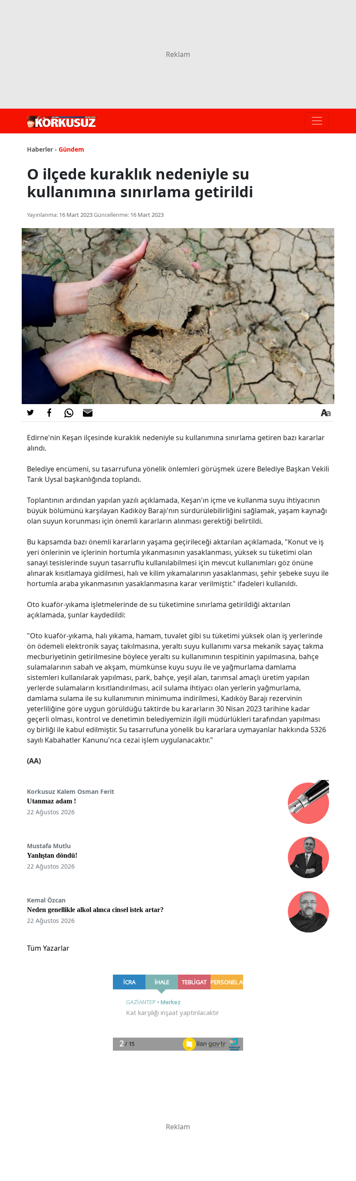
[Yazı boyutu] (325, 412)
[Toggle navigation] (317, 120)
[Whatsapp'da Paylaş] (68, 412)
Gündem (71, 149)
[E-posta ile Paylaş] (87, 412)
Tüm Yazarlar (48, 948)
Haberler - (42, 149)
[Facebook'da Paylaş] (49, 412)
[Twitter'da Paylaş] (30, 412)
